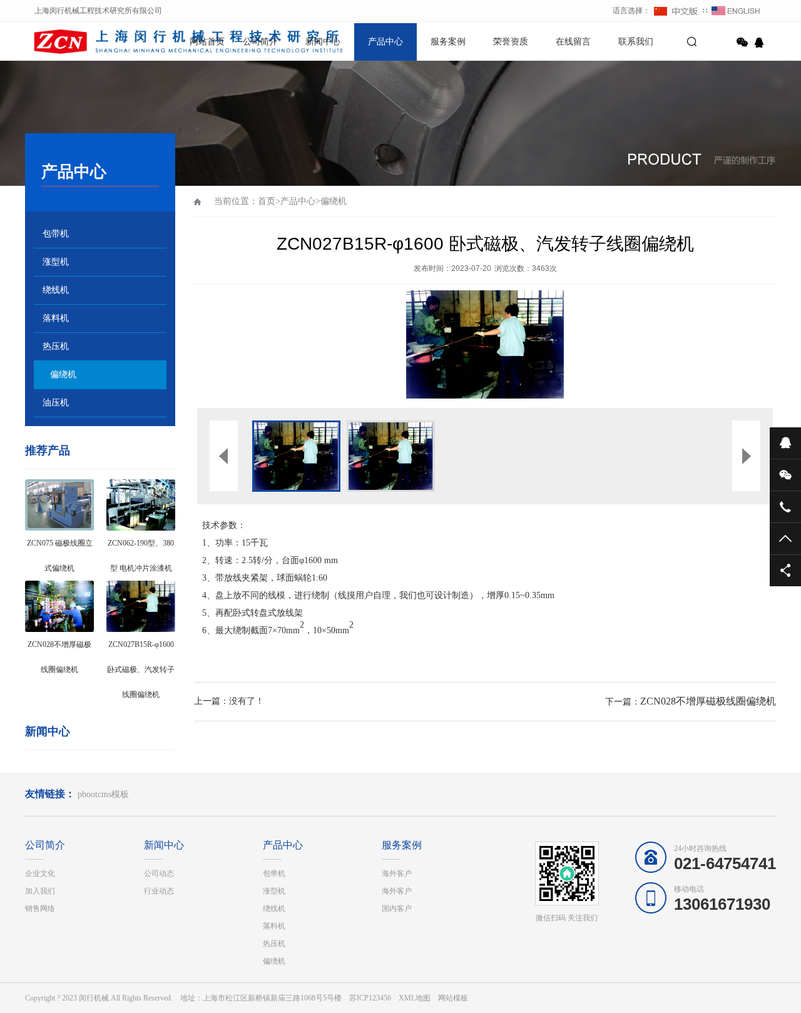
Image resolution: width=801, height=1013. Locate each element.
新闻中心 (322, 41)
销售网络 (40, 908)
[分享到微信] (742, 43)
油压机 (56, 402)
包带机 (56, 233)
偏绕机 (63, 374)
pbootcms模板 (103, 794)
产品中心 (385, 41)
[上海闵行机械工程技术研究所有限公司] (69, 40)
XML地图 (415, 998)
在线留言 (573, 41)
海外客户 (397, 873)
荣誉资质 (510, 41)
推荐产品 (47, 450)
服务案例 (448, 41)
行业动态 (159, 891)
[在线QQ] (761, 43)
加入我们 (40, 891)
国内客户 (397, 908)
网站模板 (453, 998)
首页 (266, 201)
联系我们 (635, 41)
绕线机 (56, 290)
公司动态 (159, 873)
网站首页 (207, 41)
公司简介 (260, 41)
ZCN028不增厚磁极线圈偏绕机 (708, 701)
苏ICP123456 (370, 998)
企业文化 (40, 873)
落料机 (56, 318)
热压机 (56, 346)
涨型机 (56, 262)
